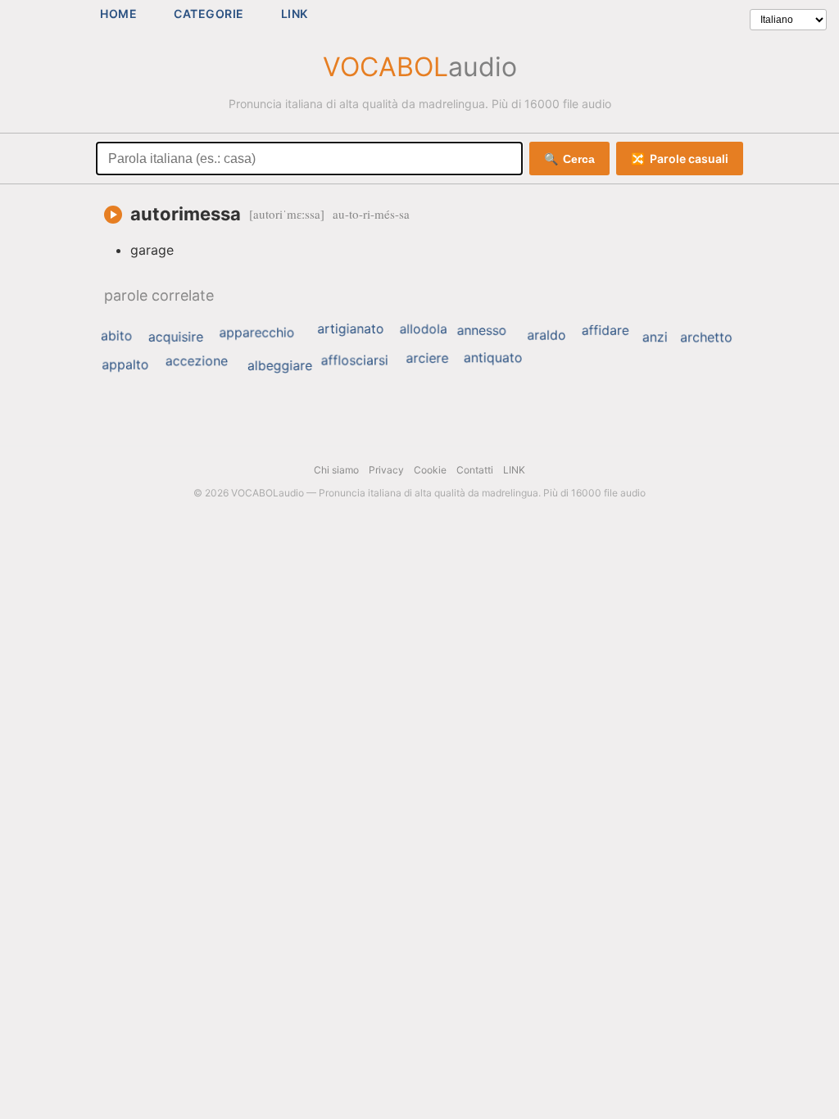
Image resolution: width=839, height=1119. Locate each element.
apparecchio (256, 332)
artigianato (350, 328)
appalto (125, 364)
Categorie (209, 13)
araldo (546, 335)
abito (117, 336)
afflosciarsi (354, 360)
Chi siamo (336, 470)
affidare (605, 330)
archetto (706, 336)
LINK (294, 13)
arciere (427, 358)
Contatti (474, 470)
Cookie (430, 470)
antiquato (493, 357)
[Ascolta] (113, 215)
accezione (197, 360)
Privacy (386, 470)
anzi (655, 336)
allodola (423, 329)
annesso (482, 330)
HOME (118, 13)
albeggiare (279, 365)
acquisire (175, 336)
